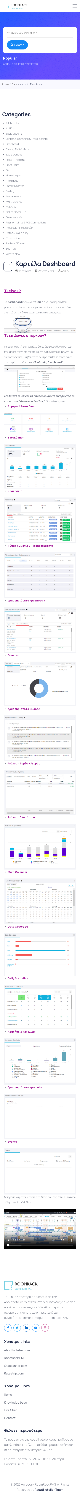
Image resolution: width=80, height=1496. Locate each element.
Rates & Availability (17, 233)
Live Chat (10, 1410)
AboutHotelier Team (49, 1490)
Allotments (12, 123)
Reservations (13, 238)
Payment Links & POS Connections (26, 222)
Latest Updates (15, 186)
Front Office (12, 165)
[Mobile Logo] (15, 6)
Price (21, 64)
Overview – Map (15, 217)
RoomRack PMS (14, 1358)
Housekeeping (14, 175)
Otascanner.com (15, 1366)
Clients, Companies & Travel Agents (26, 139)
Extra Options (14, 154)
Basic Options (14, 133)
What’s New (13, 254)
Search (19, 45)
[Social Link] (8, 1328)
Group (9, 170)
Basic (14, 64)
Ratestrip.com (14, 1373)
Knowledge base (15, 1402)
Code (6, 64)
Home (8, 1395)
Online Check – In (16, 212)
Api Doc (10, 128)
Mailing (10, 191)
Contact (9, 1418)
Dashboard (12, 144)
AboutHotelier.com (17, 1350)
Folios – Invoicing (15, 159)
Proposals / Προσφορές (19, 227)
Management (14, 196)
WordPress (31, 64)
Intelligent (12, 180)
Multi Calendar (14, 201)
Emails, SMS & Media (18, 149)
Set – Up (11, 248)
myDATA (11, 207)
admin (65, 271)
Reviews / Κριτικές (16, 243)
